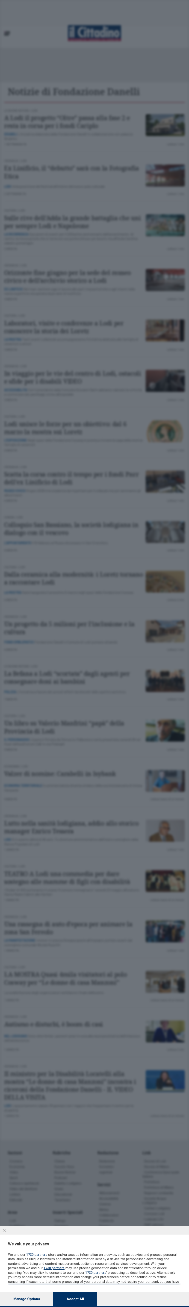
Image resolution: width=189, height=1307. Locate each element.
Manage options (26, 1299)
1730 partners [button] (36, 1255)
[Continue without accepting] (4, 1230)
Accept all (75, 1299)
